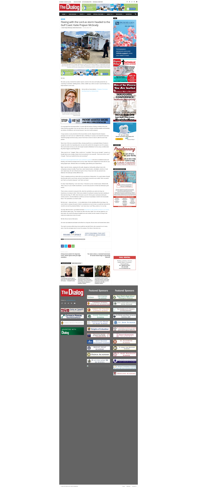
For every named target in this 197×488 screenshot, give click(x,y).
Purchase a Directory (98, 1)
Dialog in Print (77, 1)
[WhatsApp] (73, 246)
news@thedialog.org (70, 300)
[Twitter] (134, 2)
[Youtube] (137, 2)
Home (63, 14)
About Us (110, 14)
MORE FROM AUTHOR (76, 263)
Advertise (129, 14)
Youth (81, 14)
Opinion (65, 17)
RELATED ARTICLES (66, 263)
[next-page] (109, 263)
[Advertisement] (124, 231)
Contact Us (134, 486)
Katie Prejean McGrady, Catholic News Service (72, 27)
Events (89, 14)
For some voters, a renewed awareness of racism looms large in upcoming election (99, 255)
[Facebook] (127, 2)
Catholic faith (67, 239)
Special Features (98, 14)
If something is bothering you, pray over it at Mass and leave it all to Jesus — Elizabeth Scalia (68, 279)
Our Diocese (72, 14)
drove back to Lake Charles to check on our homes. (96, 209)
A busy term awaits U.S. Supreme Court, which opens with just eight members (71, 255)
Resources (119, 14)
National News (81, 276)
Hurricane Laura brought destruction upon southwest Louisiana (76, 159)
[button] (135, 14)
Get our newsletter (86, 1)
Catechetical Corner (98, 276)
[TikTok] (132, 2)
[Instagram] (129, 2)
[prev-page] (107, 263)
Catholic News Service (76, 239)
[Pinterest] (69, 246)
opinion (83, 239)
